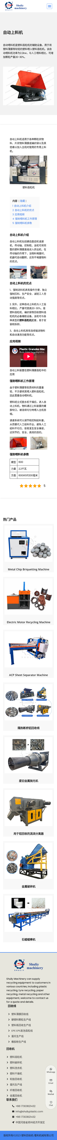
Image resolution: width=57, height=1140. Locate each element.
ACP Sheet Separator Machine (28, 675)
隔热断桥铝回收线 (29, 728)
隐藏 (22, 201)
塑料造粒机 (25, 320)
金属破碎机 (28, 886)
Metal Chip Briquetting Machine (28, 569)
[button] (49, 6)
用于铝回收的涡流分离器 (29, 833)
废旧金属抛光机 (28, 781)
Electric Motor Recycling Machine (28, 622)
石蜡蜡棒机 (28, 939)
